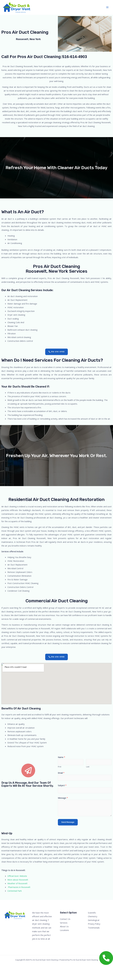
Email (61, 772)
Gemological (93, 920)
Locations (64, 930)
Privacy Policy (94, 923)
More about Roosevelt (17, 879)
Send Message (67, 822)
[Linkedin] (105, 933)
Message (63, 797)
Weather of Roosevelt (17, 883)
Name (61, 757)
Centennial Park (14, 890)
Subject (62, 785)
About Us (64, 926)
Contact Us (65, 919)
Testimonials (94, 927)
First (59, 767)
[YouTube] (101, 933)
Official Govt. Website (17, 876)
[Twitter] (93, 933)
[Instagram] (97, 933)
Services (63, 922)
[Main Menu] (107, 7)
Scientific (92, 912)
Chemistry (92, 916)
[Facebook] (90, 933)
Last (87, 767)
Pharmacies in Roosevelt (18, 887)
